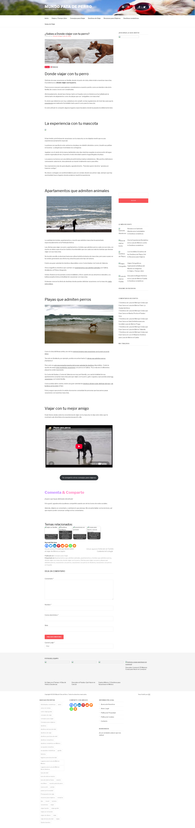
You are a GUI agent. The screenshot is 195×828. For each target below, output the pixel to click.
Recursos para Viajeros (112, 18)
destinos (43, 726)
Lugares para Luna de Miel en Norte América (50, 768)
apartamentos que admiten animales (87, 268)
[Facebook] (46, 546)
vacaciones (44, 804)
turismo (54, 801)
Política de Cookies (107, 717)
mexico (58, 780)
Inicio (47, 18)
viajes (58, 819)
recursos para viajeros (48, 797)
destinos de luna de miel (48, 729)
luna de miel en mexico (48, 776)
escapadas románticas (48, 750)
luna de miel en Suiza (47, 780)
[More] (74, 546)
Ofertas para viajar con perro (90, 560)
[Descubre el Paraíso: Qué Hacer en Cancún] (84, 662)
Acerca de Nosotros (108, 704)
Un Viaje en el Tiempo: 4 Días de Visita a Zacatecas (55, 683)
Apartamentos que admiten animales (67, 558)
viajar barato (45, 808)
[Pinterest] (58, 546)
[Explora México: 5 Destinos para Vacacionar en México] (111, 662)
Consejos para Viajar (77, 18)
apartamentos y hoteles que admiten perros (96, 558)
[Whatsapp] (70, 546)
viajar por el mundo (47, 812)
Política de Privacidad (108, 713)
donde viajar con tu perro (71, 560)
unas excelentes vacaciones (65, 367)
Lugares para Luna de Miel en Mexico (50, 762)
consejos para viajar (47, 718)
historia (43, 754)
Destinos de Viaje (94, 18)
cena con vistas (46, 708)
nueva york (44, 787)
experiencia (49, 103)
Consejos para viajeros (48, 722)
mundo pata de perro (56, 783)
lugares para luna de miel (49, 757)
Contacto (104, 721)
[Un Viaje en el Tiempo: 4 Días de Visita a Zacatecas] (57, 662)
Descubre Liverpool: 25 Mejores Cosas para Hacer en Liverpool (136, 668)
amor (59, 704)
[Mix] (66, 546)
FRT (149, 694)
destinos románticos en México (50, 743)
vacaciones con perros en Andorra (83, 563)
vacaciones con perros (63, 563)
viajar (52, 804)
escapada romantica (47, 747)
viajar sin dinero (46, 815)
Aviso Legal (105, 708)
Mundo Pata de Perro (68, 6)
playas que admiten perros (96, 358)
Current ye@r (50, 643)
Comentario (49, 579)
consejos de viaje (46, 715)
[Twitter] (50, 546)
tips (42, 801)
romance (60, 797)
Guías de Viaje (50, 24)
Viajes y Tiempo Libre (59, 18)
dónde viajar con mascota (53, 560)
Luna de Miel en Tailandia (136, 329)
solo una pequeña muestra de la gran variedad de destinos (74, 365)
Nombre (48, 605)
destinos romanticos (47, 740)
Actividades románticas (48, 704)
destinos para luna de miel (49, 736)
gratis (59, 750)
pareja (52, 787)
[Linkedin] (54, 546)
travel (47, 801)
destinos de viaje (46, 733)
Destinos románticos (131, 18)
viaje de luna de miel (47, 819)
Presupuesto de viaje (47, 794)
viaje (54, 815)
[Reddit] (62, 546)
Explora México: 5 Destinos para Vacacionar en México (109, 683)
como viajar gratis (46, 711)
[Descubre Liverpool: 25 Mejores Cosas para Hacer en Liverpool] (137, 664)
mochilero (44, 783)
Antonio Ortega (57, 36)
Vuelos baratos (45, 822)
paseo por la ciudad (47, 790)
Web (46, 625)
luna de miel (44, 773)
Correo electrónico (51, 615)
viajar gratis (55, 808)
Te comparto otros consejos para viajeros (79, 478)
